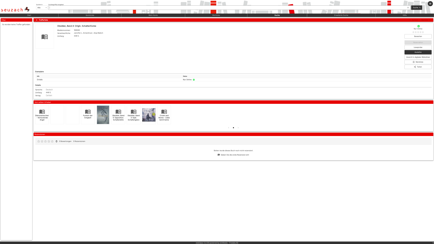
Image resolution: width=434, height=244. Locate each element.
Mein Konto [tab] (153, 15)
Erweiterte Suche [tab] (341, 15)
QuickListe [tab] (90, 15)
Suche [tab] (277, 15)
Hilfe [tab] (405, 15)
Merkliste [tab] (216, 15)
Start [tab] (29, 15)
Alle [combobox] (38, 8)
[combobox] (226, 8)
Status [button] (185, 76)
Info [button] (38, 76)
